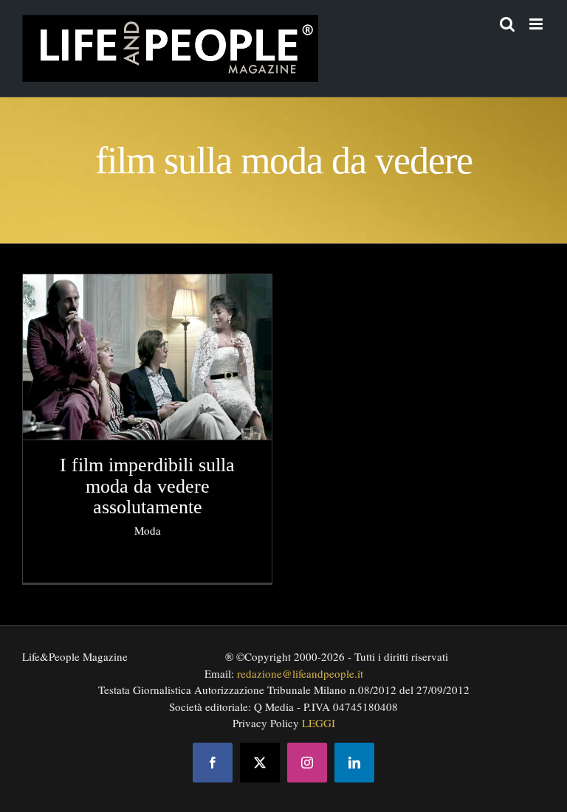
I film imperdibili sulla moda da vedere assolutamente (147, 486)
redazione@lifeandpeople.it (300, 673)
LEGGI (318, 722)
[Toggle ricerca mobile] (507, 24)
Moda (147, 530)
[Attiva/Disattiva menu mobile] (537, 24)
